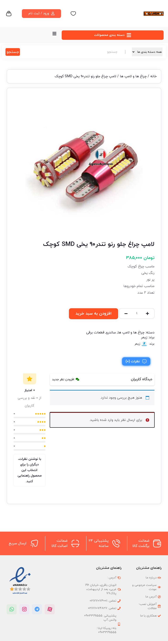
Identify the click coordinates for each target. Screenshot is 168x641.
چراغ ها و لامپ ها (133, 76)
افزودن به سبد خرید (93, 314)
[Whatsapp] (12, 609)
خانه (153, 76)
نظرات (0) (133, 361)
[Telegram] (37, 609)
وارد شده (106, 420)
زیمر (144, 337)
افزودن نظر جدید (63, 379)
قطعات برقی (95, 332)
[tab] (136, 361)
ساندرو (111, 332)
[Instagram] (24, 609)
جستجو (13, 52)
